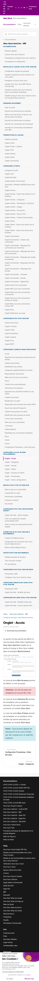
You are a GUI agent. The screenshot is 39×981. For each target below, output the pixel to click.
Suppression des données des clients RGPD (20, 404)
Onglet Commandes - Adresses (16, 274)
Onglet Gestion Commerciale (15, 181)
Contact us (10, 8)
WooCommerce (8, 914)
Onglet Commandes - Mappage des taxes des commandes (20, 252)
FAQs (19, 24)
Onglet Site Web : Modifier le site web (18, 602)
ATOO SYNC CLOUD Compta (13, 791)
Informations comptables (13, 496)
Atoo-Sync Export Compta (12, 806)
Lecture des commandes (13, 419)
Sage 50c (6, 889)
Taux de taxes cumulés (13, 560)
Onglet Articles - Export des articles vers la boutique (20, 195)
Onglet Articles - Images (13, 207)
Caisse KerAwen (10, 429)
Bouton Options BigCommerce (15, 547)
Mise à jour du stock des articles (16, 377)
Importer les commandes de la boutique (19, 124)
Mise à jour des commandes (15, 422)
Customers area (33, 8)
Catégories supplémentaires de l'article (18, 370)
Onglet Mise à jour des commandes (17, 289)
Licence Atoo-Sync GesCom (15, 54)
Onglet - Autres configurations (15, 480)
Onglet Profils (9, 330)
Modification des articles (13, 367)
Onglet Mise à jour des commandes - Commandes (18, 293)
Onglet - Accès (10, 458)
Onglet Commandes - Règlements (17, 281)
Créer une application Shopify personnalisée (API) (15, 520)
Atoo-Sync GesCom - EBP (19, 614)
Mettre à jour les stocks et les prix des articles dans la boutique (18, 116)
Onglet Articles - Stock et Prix (15, 214)
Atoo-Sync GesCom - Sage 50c (14, 818)
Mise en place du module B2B (15, 489)
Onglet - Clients (10, 469)
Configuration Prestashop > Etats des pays (20, 447)
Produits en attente (11, 500)
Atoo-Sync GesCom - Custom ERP (15, 809)
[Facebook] (16, 7)
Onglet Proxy (9, 340)
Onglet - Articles (10, 466)
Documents (9, 504)
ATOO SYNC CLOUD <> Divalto (14, 785)
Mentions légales (11, 51)
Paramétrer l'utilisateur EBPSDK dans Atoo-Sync (20, 186)
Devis (7, 436)
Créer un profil (10, 107)
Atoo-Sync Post (8, 828)
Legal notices (8, 942)
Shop (5, 936)
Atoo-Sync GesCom (10, 879)
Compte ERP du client (12, 493)
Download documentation (16, 631)
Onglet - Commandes (12, 476)
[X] (18, 7)
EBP (4, 892)
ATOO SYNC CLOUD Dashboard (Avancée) (18, 794)
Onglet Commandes (12, 161)
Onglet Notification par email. (15, 313)
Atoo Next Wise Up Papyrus (13, 901)
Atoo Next (15, 18)
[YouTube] (24, 7)
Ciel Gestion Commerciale (12, 923)
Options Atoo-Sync (11, 323)
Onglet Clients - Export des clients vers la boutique (19, 226)
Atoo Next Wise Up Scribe (12, 911)
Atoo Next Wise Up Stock (12, 907)
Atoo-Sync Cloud (9, 867)
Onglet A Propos (10, 326)
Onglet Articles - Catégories (14, 200)
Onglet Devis (9, 310)
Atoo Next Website (27, 24)
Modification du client (12, 401)
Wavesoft (6, 895)
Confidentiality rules (10, 945)
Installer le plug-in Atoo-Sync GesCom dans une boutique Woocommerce (20, 97)
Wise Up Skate (8, 839)
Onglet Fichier (10, 143)
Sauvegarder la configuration (15, 61)
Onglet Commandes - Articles (15, 278)
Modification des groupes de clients (17, 415)
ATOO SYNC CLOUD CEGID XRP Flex (16, 788)
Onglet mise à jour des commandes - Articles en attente (18, 299)
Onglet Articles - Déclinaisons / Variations (19, 203)
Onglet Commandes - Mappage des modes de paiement (20, 258)
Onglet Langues (10, 337)
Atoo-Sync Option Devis (11, 825)
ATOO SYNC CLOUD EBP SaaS (14, 803)
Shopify (6, 920)
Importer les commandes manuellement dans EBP (19, 129)
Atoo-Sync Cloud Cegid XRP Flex (15, 849)
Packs (7, 381)
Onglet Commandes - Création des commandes (17, 241)
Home (5, 614)
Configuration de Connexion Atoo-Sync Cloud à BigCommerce (18, 543)
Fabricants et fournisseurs (14, 388)
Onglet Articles (10, 154)
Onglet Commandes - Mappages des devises (18, 270)
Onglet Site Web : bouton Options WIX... (19, 605)
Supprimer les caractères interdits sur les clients (19, 393)
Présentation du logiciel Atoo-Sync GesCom (20, 58)
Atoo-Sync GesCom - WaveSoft (14, 821)
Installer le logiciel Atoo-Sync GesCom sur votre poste (19, 76)
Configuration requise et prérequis (17, 71)
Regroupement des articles (14, 374)
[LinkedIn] (21, 7)
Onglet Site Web (10, 177)
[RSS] (27, 7)
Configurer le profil (11, 170)
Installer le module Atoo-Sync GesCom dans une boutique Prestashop (18, 91)
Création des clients (12, 397)
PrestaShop (7, 917)
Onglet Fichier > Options (13, 146)
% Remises (9, 426)
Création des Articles (12, 363)
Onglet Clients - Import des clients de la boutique (19, 231)
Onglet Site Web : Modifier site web (17, 592)
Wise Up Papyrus (9, 836)
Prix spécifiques (10, 564)
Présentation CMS (11, 574)
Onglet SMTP (9, 344)
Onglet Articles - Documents (15, 210)
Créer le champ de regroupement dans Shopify (18, 525)
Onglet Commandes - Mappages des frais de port (20, 264)
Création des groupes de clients (16, 411)
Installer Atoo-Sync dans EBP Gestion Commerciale (18, 85)
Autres (7, 443)
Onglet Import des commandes (16, 285)
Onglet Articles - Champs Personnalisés (19, 217)
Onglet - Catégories (12, 462)
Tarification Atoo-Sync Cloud (13, 864)
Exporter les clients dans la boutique (17, 120)
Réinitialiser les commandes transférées (19, 433)
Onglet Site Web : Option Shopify (16, 515)
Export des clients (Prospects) (15, 408)
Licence (6, 873)
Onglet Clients (10, 157)
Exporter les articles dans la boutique (18, 111)
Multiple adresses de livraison (15, 557)
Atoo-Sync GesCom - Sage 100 (14, 815)
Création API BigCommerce (14, 538)
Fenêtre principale (11, 139)
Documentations (9, 24)
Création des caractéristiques (15, 384)
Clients (7, 440)
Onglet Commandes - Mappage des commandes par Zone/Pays (17, 246)
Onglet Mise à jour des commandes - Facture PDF (18, 305)
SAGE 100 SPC (8, 886)
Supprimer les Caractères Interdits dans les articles (20, 358)
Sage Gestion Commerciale (12, 882)
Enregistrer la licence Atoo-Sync (16, 80)
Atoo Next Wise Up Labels (12, 898)
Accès (7, 354)
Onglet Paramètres (11, 333)
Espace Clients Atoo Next (12, 870)
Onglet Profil (9, 150)
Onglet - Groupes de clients (14, 473)
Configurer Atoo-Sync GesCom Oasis (18, 577)
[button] (19, 666)
